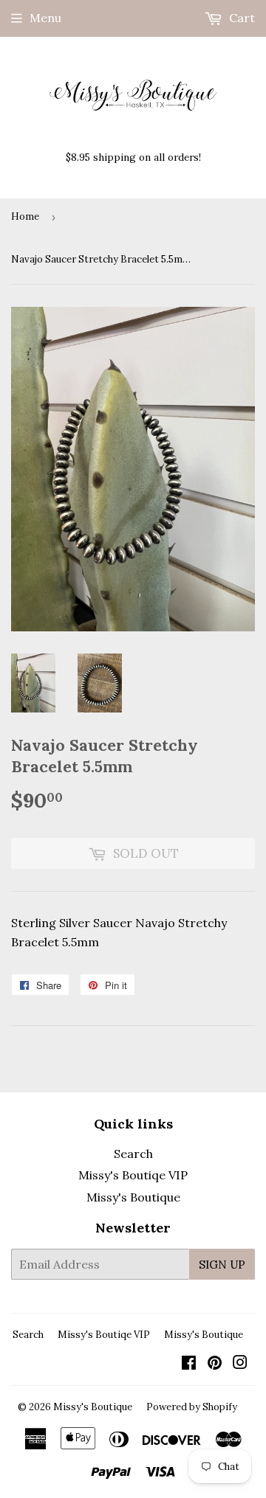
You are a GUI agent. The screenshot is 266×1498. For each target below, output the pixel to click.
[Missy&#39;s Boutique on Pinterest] (214, 1363)
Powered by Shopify (191, 1407)
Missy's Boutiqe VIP (133, 1175)
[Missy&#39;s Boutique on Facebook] (189, 1363)
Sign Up (222, 1265)
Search (133, 1153)
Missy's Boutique (133, 1197)
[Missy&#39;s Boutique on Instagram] (240, 1363)
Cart (240, 17)
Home (25, 216)
